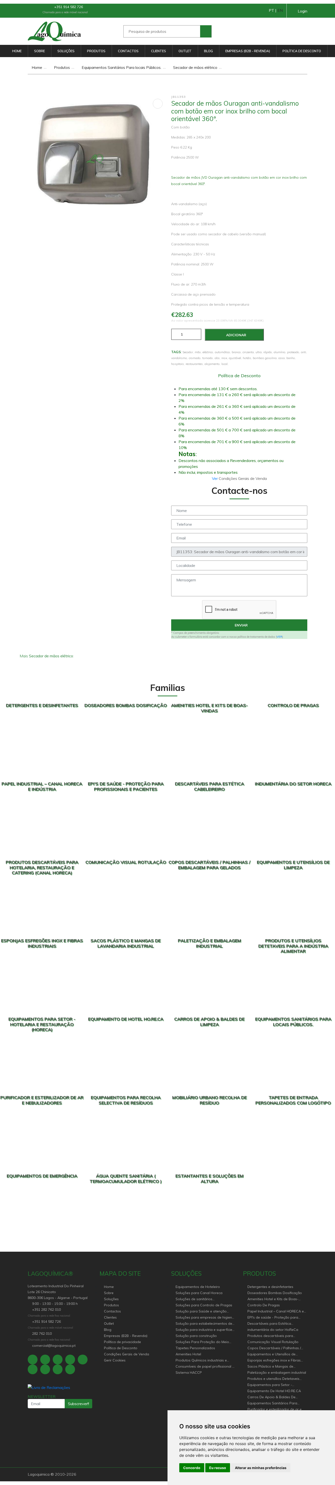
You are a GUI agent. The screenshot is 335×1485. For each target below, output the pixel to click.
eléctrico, (208, 352)
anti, (304, 352)
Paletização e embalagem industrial (276, 1372)
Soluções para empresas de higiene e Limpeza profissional (205, 1317)
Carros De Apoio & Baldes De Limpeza (271, 1397)
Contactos (128, 51)
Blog (208, 51)
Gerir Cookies (115, 1360)
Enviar (241, 625)
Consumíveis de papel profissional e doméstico (205, 1366)
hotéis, (247, 358)
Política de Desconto (302, 51)
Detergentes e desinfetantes (270, 1287)
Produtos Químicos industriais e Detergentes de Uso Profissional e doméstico (203, 1360)
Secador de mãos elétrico (194, 67)
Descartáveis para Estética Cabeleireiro (269, 1323)
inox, (224, 358)
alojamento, (212, 364)
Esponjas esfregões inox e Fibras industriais (274, 1360)
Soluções (66, 51)
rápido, (268, 352)
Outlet (185, 51)
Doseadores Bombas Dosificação (274, 1293)
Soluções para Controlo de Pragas (204, 1305)
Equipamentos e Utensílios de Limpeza (271, 1354)
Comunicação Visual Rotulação (272, 1342)
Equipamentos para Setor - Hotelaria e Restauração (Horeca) (274, 1385)
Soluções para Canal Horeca (199, 1293)
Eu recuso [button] (217, 1468)
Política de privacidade (122, 1342)
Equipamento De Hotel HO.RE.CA (274, 1391)
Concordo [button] (191, 1468)
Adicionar (235, 335)
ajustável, (235, 358)
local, (224, 364)
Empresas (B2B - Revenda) (247, 51)
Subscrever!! (78, 1403)
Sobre (39, 51)
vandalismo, (179, 358)
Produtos (96, 51)
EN (280, 10)
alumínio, (280, 352)
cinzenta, (249, 352)
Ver (215, 478)
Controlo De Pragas (263, 1305)
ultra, (259, 352)
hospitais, (178, 364)
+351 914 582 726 (68, 7)
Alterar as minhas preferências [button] (260, 1468)
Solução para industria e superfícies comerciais (205, 1330)
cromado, (195, 358)
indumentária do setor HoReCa (272, 1329)
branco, (237, 352)
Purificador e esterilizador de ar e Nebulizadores (274, 1409)
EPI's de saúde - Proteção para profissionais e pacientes (272, 1317)
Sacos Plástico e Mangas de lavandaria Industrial (270, 1366)
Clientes (158, 51)
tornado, (208, 358)
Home (17, 51)
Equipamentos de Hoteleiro (198, 1287)
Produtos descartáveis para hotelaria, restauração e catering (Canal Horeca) (274, 1336)
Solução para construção (196, 1336)
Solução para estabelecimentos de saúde (204, 1323)
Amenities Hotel (188, 1354)
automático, (223, 352)
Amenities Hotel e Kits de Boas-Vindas (272, 1299)
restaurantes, (195, 364)
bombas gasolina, (265, 358)
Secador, (188, 352)
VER (279, 636)
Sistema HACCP (189, 1372)
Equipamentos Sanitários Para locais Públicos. (121, 67)
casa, (281, 358)
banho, (291, 358)
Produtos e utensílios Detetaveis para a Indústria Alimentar (273, 1379)
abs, (217, 358)
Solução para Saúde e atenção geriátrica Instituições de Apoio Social (201, 1311)
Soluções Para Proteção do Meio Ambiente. (202, 1342)
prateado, (293, 352)
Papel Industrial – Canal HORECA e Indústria (275, 1311)
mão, (198, 352)
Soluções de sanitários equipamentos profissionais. (198, 1299)
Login (302, 11)
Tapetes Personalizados (195, 1348)
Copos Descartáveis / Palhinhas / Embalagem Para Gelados (274, 1348)
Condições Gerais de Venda (126, 1354)
